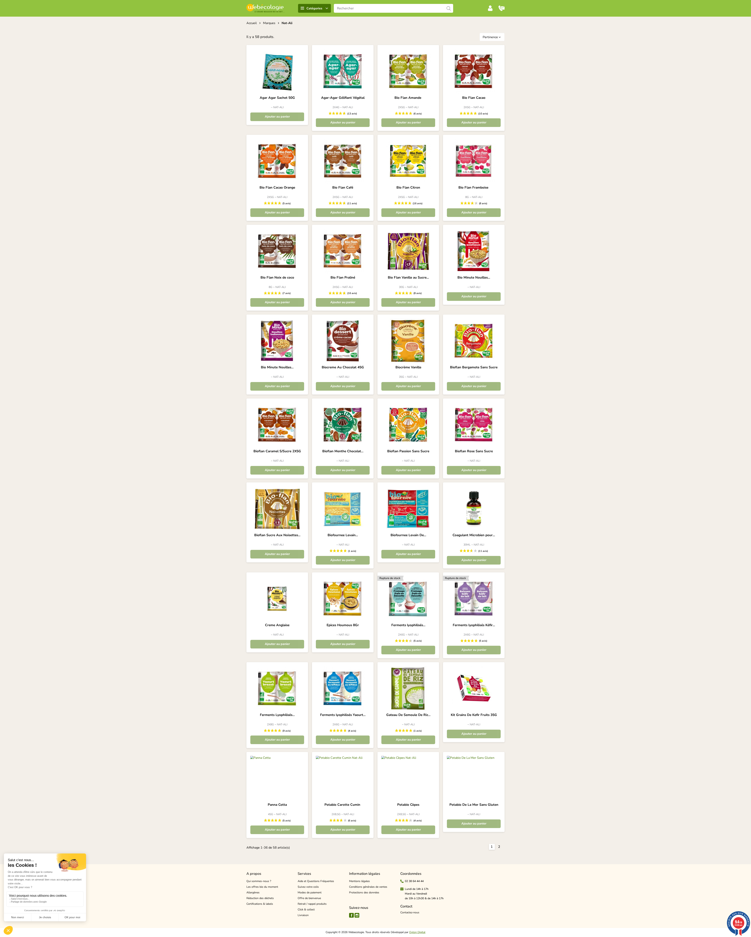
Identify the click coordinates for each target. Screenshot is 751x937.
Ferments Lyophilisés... (277, 715)
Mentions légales (359, 881)
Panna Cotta (277, 805)
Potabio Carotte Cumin (342, 805)
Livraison (303, 915)
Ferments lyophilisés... (408, 625)
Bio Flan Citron (408, 187)
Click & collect (306, 909)
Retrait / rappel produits (312, 904)
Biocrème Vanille (408, 367)
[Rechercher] (448, 8)
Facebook (351, 915)
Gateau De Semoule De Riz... (408, 715)
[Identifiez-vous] (490, 8)
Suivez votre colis (308, 887)
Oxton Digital (417, 932)
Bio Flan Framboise (473, 187)
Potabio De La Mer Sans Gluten (473, 805)
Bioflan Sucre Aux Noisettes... (277, 535)
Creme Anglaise (277, 625)
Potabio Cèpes (408, 805)
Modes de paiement (310, 892)
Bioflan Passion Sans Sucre (408, 451)
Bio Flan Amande (408, 98)
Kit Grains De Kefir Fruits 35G (474, 715)
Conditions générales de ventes (368, 887)
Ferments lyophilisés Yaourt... (343, 715)
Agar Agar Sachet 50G (277, 98)
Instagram (357, 915)
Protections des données (364, 892)
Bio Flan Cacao (473, 98)
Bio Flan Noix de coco (277, 277)
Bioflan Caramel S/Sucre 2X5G (277, 451)
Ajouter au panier (277, 116)
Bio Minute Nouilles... (473, 277)
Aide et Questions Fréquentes (316, 881)
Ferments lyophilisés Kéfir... (474, 625)
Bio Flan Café (342, 187)
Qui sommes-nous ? (258, 881)
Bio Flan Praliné (343, 277)
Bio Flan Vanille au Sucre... (408, 277)
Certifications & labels (259, 904)
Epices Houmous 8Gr (343, 625)
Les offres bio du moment (262, 887)
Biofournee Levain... (343, 535)
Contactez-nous (409, 912)
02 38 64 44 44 (414, 881)
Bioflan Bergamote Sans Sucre (474, 367)
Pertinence (492, 37)
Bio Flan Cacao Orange (277, 187)
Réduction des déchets (260, 898)
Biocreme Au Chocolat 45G (343, 367)
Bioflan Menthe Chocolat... (342, 451)
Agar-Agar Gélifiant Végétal (343, 98)
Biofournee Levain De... (408, 535)
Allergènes (253, 892)
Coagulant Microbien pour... (474, 535)
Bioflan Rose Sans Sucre (474, 451)
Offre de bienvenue (309, 898)
